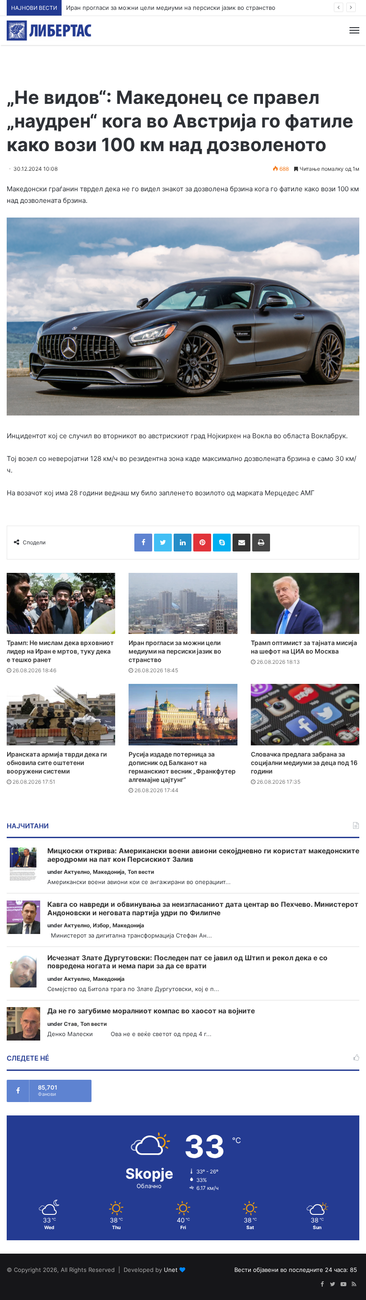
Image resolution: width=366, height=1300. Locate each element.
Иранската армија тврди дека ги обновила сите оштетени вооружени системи (57, 762)
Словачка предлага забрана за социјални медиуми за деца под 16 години (304, 762)
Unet (171, 1269)
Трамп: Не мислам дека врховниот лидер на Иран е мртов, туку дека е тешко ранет (60, 651)
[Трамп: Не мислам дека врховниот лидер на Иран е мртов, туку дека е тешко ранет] (61, 603)
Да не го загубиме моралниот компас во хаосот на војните (151, 1011)
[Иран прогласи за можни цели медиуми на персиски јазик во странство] (183, 603)
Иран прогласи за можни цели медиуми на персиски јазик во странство (170, 7)
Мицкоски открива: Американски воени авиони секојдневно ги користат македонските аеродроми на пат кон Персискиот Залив (203, 855)
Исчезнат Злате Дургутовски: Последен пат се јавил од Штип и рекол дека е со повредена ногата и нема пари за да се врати (187, 962)
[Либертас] (49, 31)
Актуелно (77, 871)
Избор (101, 925)
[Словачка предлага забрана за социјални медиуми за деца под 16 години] (305, 714)
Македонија (109, 871)
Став (70, 1023)
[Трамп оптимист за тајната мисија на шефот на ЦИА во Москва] (305, 603)
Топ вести (141, 871)
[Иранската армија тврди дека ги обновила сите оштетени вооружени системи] (61, 714)
